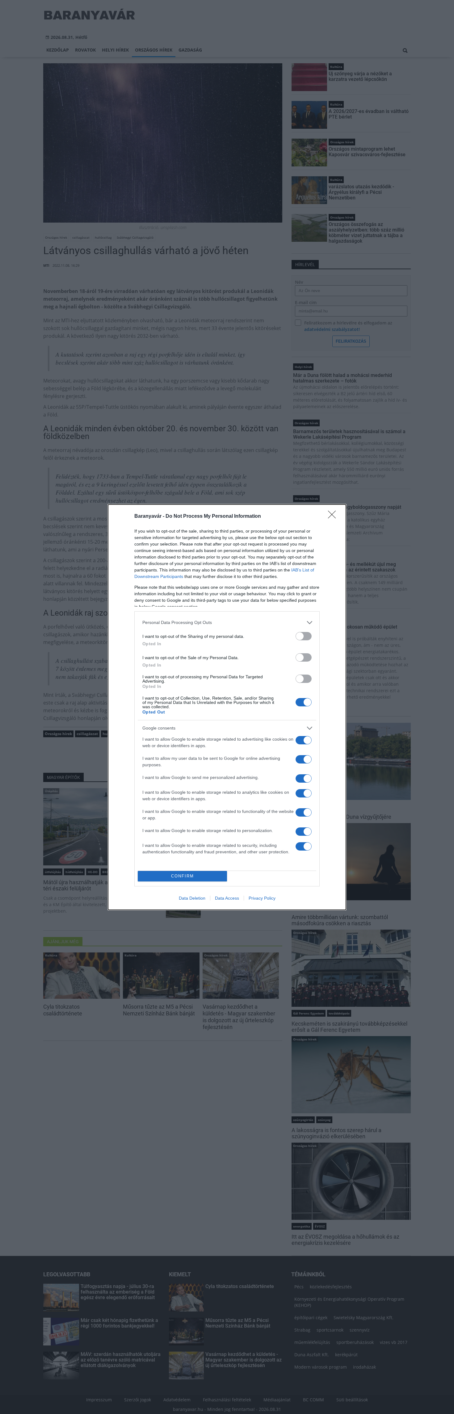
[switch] (304, 636)
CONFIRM (182, 876)
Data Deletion (192, 898)
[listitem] (227, 622)
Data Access (227, 898)
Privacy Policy (262, 898)
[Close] (334, 516)
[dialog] (227, 707)
